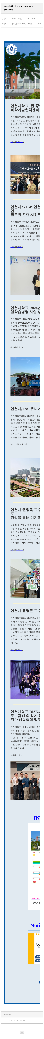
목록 (22, 1032)
